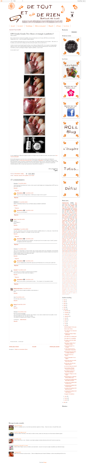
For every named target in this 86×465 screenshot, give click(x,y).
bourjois (73, 227)
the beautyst (65, 251)
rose (30, 175)
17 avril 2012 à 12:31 (29, 260)
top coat (74, 290)
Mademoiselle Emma (18, 288)
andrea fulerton (64, 262)
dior (74, 245)
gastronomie (68, 273)
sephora (63, 285)
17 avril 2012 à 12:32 (29, 279)
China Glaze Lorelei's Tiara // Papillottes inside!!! (70, 344)
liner (76, 248)
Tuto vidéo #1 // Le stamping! (70, 338)
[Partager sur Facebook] (32, 173)
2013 (65, 307)
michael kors (69, 279)
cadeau (69, 266)
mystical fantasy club (68, 280)
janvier (66, 400)
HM (70, 237)
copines (69, 267)
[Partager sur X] (31, 173)
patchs (67, 250)
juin (65, 321)
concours (66, 213)
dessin (72, 215)
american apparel (70, 244)
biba (72, 265)
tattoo (75, 242)
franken (76, 271)
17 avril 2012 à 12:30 (29, 238)
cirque (70, 245)
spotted (63, 286)
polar (70, 283)
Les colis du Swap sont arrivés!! (70, 366)
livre (74, 239)
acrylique (64, 244)
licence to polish (70, 277)
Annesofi (15, 269)
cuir (71, 268)
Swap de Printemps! (18, 425)
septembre (67, 316)
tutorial (63, 226)
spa (75, 285)
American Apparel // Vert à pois (70, 327)
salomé (63, 242)
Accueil (13, 26)
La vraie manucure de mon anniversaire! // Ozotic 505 (70, 349)
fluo (68, 271)
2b (67, 237)
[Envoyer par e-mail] (28, 173)
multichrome (64, 224)
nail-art (63, 228)
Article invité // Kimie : (68, 328)
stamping (75, 209)
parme (67, 283)
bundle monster (71, 226)
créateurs (67, 268)
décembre (67, 310)
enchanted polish (66, 239)
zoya (63, 230)
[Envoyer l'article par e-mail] (26, 173)
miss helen (74, 279)
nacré (64, 256)
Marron (63, 222)
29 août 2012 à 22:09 (21, 304)
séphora (65, 225)
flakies (63, 221)
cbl (71, 266)
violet (76, 204)
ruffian (76, 236)
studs (71, 242)
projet (70, 250)
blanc (73, 206)
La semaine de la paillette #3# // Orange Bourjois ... (70, 386)
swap (67, 233)
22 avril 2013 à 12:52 (22, 311)
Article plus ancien (54, 346)
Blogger (45, 462)
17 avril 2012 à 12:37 (27, 288)
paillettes (27, 175)
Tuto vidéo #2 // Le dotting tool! (70, 336)
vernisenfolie (64, 292)
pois (70, 210)
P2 (71, 213)
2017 (65, 299)
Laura (15, 219)
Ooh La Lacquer (74, 260)
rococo (71, 284)
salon (67, 242)
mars (66, 396)
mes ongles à (75, 255)
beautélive (68, 265)
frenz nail (67, 272)
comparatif (75, 266)
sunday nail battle (73, 224)
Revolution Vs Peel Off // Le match (21, 445)
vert (71, 204)
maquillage (69, 255)
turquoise (71, 291)
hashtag (73, 274)
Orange (69, 208)
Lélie (70, 243)
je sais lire (64, 248)
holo (75, 228)
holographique (67, 209)
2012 (65, 309)
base (76, 244)
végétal (69, 292)
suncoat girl (74, 286)
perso (73, 231)
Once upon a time (67, 260)
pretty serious (73, 256)
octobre (66, 314)
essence (75, 208)
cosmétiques (74, 267)
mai (65, 323)
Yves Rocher (69, 238)
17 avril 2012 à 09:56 (24, 229)
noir (63, 206)
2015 (65, 303)
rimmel (72, 236)
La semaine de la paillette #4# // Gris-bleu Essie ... (70, 383)
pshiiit (74, 221)
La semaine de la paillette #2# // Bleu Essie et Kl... (70, 389)
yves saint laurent (72, 251)
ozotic (68, 221)
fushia (71, 272)
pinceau (65, 218)
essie (66, 204)
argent (75, 210)
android (73, 262)
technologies (64, 289)
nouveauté (68, 256)
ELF (66, 243)
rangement (75, 250)
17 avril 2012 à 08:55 (20, 219)
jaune (73, 214)
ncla (74, 220)
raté (62, 284)
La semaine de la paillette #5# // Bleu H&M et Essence (70, 380)
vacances (69, 232)
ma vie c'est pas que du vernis (70, 249)
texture (72, 289)
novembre (67, 312)
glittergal (74, 273)
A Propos (58, 26)
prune (68, 236)
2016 (65, 301)
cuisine (74, 268)
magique (63, 278)
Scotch (32, 175)
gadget (75, 272)
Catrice (68, 214)
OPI (24, 175)
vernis (64, 237)
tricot (67, 291)
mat (70, 220)
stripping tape (65, 220)
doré (65, 210)
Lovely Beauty (17, 229)
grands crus (68, 274)
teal (62, 243)
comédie (64, 267)
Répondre (15, 188)
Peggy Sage (69, 228)
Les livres (66, 26)
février (66, 398)
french (64, 272)
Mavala (74, 237)
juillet (66, 319)
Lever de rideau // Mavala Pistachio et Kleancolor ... (69, 369)
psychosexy (74, 283)
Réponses (17, 190)
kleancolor (16, 175)
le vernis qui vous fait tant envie (25, 160)
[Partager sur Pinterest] (34, 173)
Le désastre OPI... (17, 452)
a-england (71, 212)
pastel (63, 233)
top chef (69, 290)
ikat (76, 274)
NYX (73, 233)
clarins (66, 254)
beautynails (64, 265)
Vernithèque (29, 26)
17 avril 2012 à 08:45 (23, 202)
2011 (65, 402)
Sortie (67, 261)
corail (70, 225)
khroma (68, 248)
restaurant (66, 284)
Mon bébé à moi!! (17, 438)
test (68, 289)
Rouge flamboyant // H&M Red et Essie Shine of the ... (70, 377)
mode (63, 280)
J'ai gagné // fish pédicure (69, 393)
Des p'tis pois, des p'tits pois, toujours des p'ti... (70, 364)
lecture (64, 277)
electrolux (72, 254)
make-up (67, 278)
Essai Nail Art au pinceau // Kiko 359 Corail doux (69, 371)
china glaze (71, 222)
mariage (71, 278)
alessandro (71, 261)
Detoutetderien (18, 173)
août (66, 318)
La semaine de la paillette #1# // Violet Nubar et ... (70, 392)
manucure (21, 175)
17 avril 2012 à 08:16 (22, 183)
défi (74, 225)
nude (69, 231)
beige (68, 227)
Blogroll (51, 26)
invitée (75, 216)
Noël (74, 243)
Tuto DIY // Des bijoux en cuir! (20, 432)
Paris (64, 261)
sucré (70, 286)
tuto (75, 291)
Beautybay (41, 160)
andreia (69, 262)
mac (75, 277)
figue (66, 271)
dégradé (70, 218)
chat (62, 254)
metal (63, 250)
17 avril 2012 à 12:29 (29, 193)
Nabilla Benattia (23, 319)
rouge (63, 208)
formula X (71, 271)
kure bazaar (65, 255)
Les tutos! (20, 26)
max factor (64, 279)
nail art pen (75, 280)
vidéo (70, 233)
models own (64, 231)
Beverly (15, 304)
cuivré (74, 238)
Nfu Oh (70, 230)
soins (67, 230)
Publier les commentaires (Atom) (21, 349)
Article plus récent (14, 346)
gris (65, 212)
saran (75, 284)
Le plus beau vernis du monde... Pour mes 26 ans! (70, 361)
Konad (63, 227)
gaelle (63, 273)
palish (64, 283)
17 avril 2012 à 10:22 (22, 248)
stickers (67, 286)
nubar (64, 236)
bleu (76, 203)
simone (67, 285)
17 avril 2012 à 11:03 (22, 269)
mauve (75, 278)
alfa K (75, 261)
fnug (76, 254)
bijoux (74, 232)
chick (65, 245)
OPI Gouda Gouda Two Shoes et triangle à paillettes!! (70, 352)
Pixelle (63, 238)
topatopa (63, 291)
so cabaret (71, 285)
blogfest (75, 265)
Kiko (71, 216)
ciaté (75, 230)
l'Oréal (73, 248)
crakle (63, 268)
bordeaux (64, 266)
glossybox (63, 274)
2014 (65, 305)
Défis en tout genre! (40, 26)
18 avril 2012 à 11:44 (20, 297)
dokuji (69, 254)
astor (76, 262)
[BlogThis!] (30, 173)
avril (65, 325)
